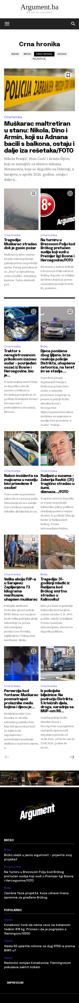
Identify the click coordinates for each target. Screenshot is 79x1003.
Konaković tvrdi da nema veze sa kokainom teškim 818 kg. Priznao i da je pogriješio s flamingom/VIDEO (37, 929)
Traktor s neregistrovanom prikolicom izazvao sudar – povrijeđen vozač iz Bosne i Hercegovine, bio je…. (20, 363)
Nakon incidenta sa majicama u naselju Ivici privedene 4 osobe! (21, 482)
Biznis (15, 54)
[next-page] (71, 757)
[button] (73, 23)
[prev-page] (7, 757)
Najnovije (39, 58)
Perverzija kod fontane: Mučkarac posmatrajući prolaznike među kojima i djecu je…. (21, 699)
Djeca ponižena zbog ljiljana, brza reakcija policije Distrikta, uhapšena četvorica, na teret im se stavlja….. (58, 361)
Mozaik (62, 54)
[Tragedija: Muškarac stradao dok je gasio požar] (21, 209)
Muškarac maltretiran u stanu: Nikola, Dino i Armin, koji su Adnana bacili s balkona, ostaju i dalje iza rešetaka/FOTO (39, 137)
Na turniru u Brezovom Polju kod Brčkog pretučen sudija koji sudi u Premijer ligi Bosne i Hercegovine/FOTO (58, 250)
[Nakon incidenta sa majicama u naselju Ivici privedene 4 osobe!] (21, 448)
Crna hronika (44, 54)
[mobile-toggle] (6, 23)
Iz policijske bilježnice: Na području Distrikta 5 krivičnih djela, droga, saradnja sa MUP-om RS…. (57, 701)
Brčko (27, 54)
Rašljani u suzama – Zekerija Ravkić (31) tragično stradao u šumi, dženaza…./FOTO (57, 484)
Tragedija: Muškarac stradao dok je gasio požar (20, 244)
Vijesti (8, 920)
